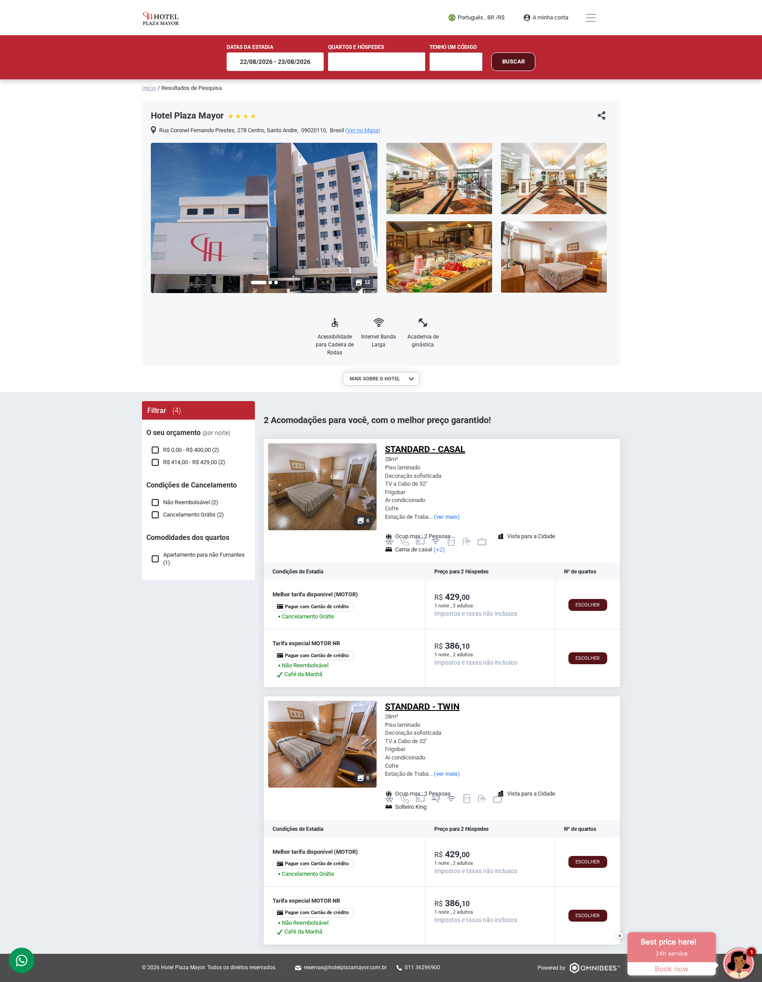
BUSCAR (513, 61)
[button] (258, 282)
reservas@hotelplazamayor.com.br (345, 967)
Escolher (587, 605)
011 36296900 (422, 967)
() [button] (363, 130)
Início (149, 88)
